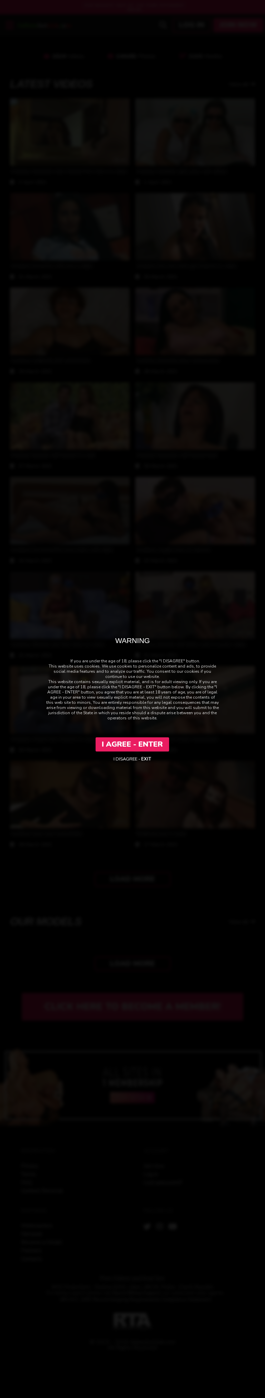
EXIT (146, 759)
